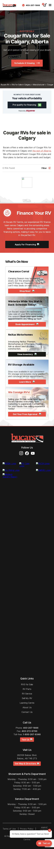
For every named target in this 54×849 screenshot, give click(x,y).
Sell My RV (27, 698)
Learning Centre (27, 703)
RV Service (27, 693)
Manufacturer (39, 84)
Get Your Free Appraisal (25, 414)
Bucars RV (5, 84)
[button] (27, 105)
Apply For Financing (25, 244)
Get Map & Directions (26, 763)
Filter (44, 168)
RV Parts (27, 689)
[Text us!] (44, 844)
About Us (27, 707)
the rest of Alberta (41, 150)
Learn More (25, 382)
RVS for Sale (27, 684)
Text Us (26, 739)
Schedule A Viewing (24, 63)
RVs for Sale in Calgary (21, 84)
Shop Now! (25, 291)
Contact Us (27, 712)
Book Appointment (25, 324)
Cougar (50, 84)
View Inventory (25, 354)
